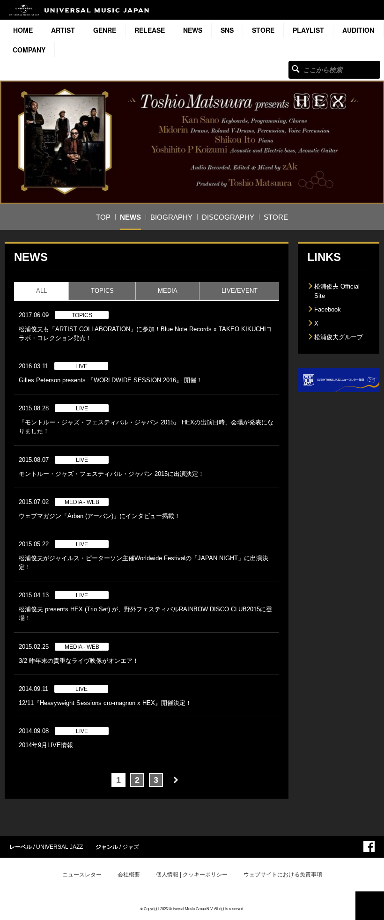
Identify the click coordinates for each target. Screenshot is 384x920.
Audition (358, 30)
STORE (263, 30)
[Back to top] (369, 905)
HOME (23, 30)
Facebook (327, 309)
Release (149, 30)
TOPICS (102, 290)
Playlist (308, 30)
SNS (227, 30)
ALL (41, 290)
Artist (63, 30)
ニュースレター (82, 874)
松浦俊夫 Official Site (337, 291)
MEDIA (167, 290)
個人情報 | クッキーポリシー (192, 874)
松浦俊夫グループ (338, 337)
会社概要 (129, 874)
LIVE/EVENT (240, 290)
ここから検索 (296, 69)
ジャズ (130, 847)
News (192, 30)
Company (29, 49)
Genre (104, 30)
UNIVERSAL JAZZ (59, 847)
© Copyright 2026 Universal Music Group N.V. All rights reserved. (192, 908)
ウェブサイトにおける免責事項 (283, 874)
